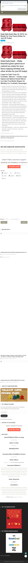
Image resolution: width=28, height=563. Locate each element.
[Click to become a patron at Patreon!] (14, 166)
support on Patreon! (17, 497)
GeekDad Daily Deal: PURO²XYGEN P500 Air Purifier (13, 380)
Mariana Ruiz (19, 492)
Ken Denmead (11, 42)
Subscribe (4, 416)
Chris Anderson (14, 482)
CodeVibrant (21, 561)
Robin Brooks (9, 489)
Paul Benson (3, 487)
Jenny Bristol (14, 456)
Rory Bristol (3, 489)
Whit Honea (22, 489)
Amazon (7, 219)
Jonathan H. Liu (7, 462)
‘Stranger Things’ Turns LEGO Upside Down (4, 222)
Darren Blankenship (12, 254)
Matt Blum (14, 445)
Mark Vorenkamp (22, 494)
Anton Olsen (7, 492)
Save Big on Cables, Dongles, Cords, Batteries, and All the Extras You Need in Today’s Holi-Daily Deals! (13, 356)
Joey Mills (21, 490)
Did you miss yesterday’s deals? (7, 140)
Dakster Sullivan (14, 494)
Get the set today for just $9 (7, 133)
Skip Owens (13, 492)
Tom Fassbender (16, 489)
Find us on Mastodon (5, 555)
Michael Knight (15, 490)
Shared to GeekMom (15, 219)
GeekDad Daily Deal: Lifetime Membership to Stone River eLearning (24, 222)
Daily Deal (3, 40)
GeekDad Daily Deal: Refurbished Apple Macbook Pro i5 (13, 252)
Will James (9, 490)
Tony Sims (9, 494)
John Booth (18, 487)
